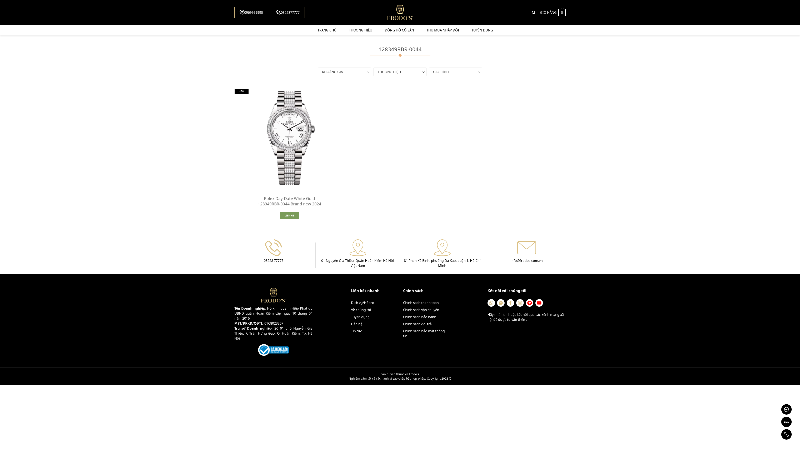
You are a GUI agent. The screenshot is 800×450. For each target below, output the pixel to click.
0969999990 (253, 12)
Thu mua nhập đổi (442, 30)
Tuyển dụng (482, 30)
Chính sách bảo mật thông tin (424, 333)
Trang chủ (327, 30)
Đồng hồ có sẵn (399, 30)
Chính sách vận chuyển (421, 310)
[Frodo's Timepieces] (400, 12)
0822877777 (290, 12)
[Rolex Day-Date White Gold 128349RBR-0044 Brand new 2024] (290, 138)
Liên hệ (356, 324)
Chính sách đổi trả (417, 324)
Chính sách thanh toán (421, 302)
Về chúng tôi (361, 310)
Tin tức (356, 331)
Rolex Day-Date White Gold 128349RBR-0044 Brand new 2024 (289, 201)
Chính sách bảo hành (419, 317)
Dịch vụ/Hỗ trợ (362, 302)
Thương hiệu (360, 30)
